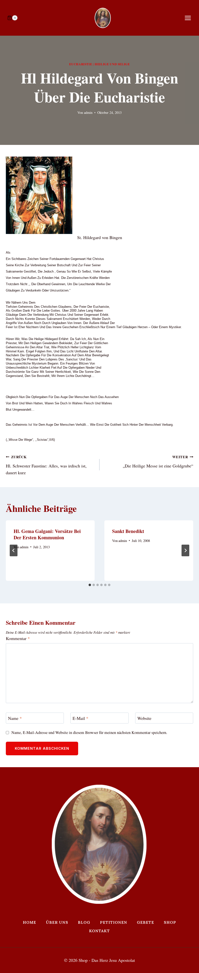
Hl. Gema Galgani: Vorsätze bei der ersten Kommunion (47, 534)
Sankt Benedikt (128, 531)
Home (29, 922)
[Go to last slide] (13, 550)
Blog (84, 922)
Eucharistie (80, 64)
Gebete (145, 922)
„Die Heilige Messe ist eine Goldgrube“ (158, 461)
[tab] (90, 585)
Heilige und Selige (112, 64)
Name (15, 718)
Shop (170, 922)
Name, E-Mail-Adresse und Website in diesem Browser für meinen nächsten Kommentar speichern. (89, 732)
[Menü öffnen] (190, 18)
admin (88, 112)
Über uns (57, 922)
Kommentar (18, 638)
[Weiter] (185, 550)
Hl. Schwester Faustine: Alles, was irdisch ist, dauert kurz (46, 465)
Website (144, 718)
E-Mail (80, 718)
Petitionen (113, 922)
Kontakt (99, 930)
